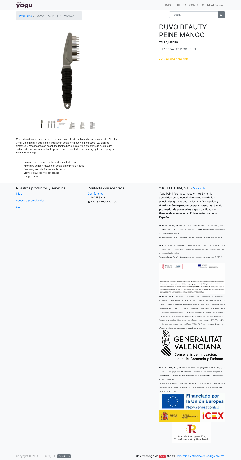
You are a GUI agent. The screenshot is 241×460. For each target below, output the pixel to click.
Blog (18, 207)
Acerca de (199, 188)
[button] (23, 60)
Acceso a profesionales (30, 200)
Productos (25, 15)
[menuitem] (169, 5)
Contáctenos (95, 193)
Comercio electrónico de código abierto (200, 456)
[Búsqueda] (221, 14)
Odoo (162, 456)
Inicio (19, 193)
